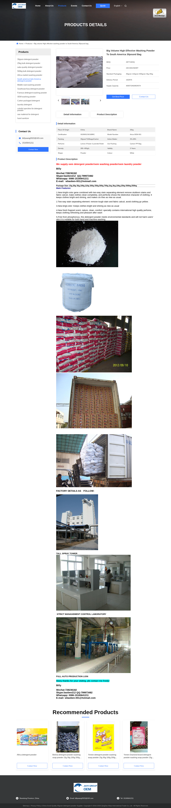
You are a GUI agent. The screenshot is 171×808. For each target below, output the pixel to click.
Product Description (107, 114)
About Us (49, 6)
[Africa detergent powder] (32, 736)
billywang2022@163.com (32, 138)
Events (74, 6)
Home (37, 6)
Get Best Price (118, 97)
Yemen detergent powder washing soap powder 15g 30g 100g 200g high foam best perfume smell (102, 756)
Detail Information (72, 114)
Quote (103, 6)
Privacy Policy (36, 806)
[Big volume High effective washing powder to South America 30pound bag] (79, 72)
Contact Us (87, 6)
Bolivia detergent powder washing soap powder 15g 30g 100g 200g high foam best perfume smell (66, 756)
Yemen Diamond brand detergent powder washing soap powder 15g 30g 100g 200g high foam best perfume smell (138, 756)
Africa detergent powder (27, 755)
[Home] (19, 5)
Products (62, 6)
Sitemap (26, 806)
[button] (20, 742)
